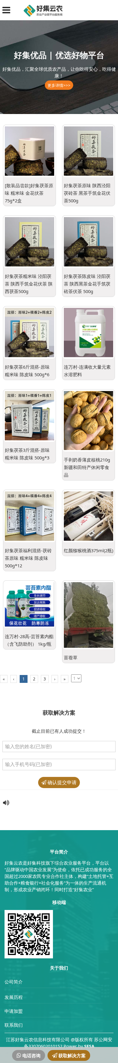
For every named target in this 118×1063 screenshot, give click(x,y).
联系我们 (14, 1025)
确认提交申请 (61, 782)
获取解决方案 (71, 1055)
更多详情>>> (59, 85)
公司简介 (14, 982)
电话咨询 (31, 1055)
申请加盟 (14, 1011)
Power (70, 1046)
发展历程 (14, 997)
